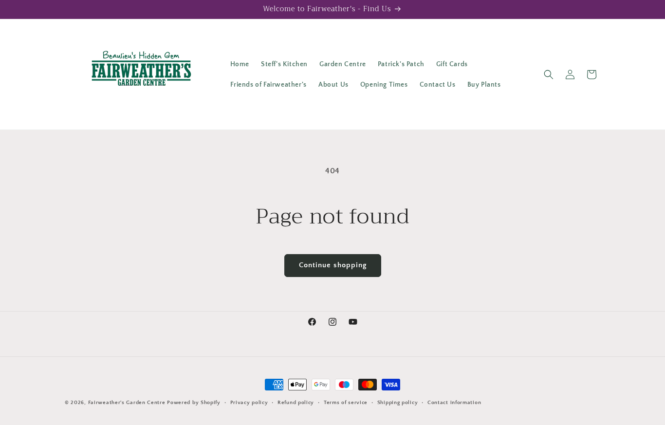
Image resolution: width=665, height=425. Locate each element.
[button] (548, 74)
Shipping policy (397, 403)
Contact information (454, 403)
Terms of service (346, 403)
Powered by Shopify (194, 403)
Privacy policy (249, 403)
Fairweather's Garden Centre (127, 403)
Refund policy (295, 403)
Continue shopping (333, 265)
